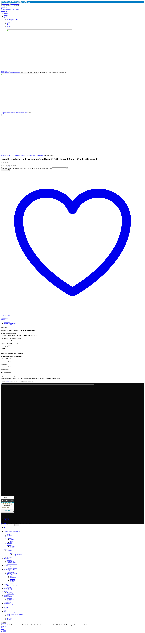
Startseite (3, 72)
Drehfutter (9, 598)
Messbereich (4, 166)
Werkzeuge (9, 535)
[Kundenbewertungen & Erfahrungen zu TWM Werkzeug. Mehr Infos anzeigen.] (7, 512)
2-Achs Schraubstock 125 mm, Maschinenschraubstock (14, 112)
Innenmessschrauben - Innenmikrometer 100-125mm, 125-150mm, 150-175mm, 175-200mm (23, 155)
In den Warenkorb (5, 169)
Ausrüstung (9, 538)
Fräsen (8, 23)
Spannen (9, 600)
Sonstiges (9, 26)
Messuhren (12, 579)
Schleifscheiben (10, 594)
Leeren (8, 166)
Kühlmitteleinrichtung (12, 562)
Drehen (8, 22)
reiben (8, 532)
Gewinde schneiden (11, 604)
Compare (3, 319)
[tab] (74, 322)
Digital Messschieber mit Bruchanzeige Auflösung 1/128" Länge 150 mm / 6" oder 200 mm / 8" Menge (27, 168)
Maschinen (9, 25)
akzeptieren (3, 626)
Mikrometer (12, 580)
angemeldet (8, 381)
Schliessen (3, 623)
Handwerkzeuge (10, 572)
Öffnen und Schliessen (12, 568)
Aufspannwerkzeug (17, 554)
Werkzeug (9, 545)
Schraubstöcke (10, 599)
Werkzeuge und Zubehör (13, 19)
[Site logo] (5, 4)
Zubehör (9, 587)
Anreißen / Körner (11, 570)
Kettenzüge (9, 560)
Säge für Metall (10, 561)
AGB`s (5, 520)
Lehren (11, 576)
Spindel (11, 541)
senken (8, 534)
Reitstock (12, 539)
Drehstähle (12, 546)
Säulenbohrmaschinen (12, 564)
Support (11, 542)
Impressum (6, 518)
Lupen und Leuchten (12, 573)
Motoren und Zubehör (12, 585)
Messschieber (16, 72)
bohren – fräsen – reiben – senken (15, 20)
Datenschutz (7, 519)
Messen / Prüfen (9, 72)
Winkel (11, 583)
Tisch (11, 553)
